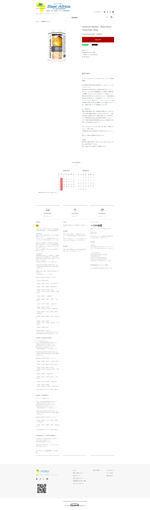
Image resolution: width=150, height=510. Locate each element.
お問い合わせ (109, 475)
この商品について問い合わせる (89, 54)
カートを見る (109, 473)
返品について (85, 50)
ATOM (97, 470)
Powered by (66, 505)
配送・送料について (78, 473)
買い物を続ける (86, 57)
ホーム (37, 21)
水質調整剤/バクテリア (46, 21)
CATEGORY (75, 17)
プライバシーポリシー (78, 483)
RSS (94, 470)
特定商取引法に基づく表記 (88, 52)
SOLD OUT (98, 39)
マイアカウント (97, 12)
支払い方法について (78, 478)
